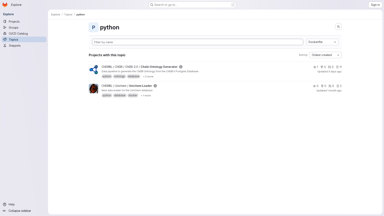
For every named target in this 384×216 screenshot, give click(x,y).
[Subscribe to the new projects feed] (338, 26)
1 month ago (334, 90)
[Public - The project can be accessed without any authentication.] (180, 66)
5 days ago (335, 71)
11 (341, 67)
